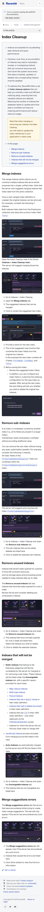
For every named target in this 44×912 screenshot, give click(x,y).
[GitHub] (5, 907)
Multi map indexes (17, 692)
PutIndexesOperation (18, 722)
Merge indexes (17, 149)
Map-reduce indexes (18, 689)
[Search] (40, 3)
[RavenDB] (11, 3)
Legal (5, 902)
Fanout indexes (16, 696)
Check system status (11, 892)
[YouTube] (10, 907)
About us (30, 899)
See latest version (12, 18)
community (32, 883)
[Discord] (15, 907)
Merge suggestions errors (22, 163)
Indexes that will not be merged (25, 159)
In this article (8, 30)
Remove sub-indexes (20, 152)
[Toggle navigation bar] (3, 3)
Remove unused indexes (22, 156)
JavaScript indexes (14, 733)
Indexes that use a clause (23, 699)
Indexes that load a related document (25, 706)
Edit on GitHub (10, 870)
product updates (26, 886)
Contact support (26, 881)
